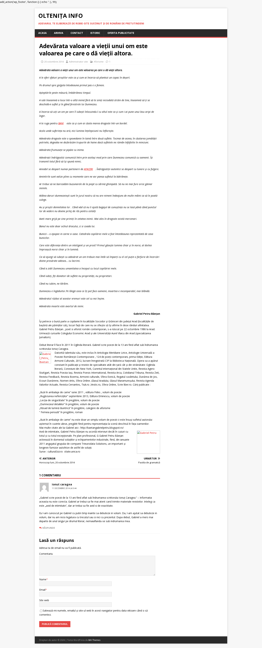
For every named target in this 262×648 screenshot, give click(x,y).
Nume (42, 579)
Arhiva (58, 33)
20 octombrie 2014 (54, 61)
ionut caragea (62, 484)
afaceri (88, 169)
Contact (77, 33)
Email (42, 589)
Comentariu (46, 553)
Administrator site (78, 61)
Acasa (42, 33)
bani (61, 123)
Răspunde (48, 527)
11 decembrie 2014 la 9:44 (64, 488)
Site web (44, 600)
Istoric (95, 33)
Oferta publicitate (120, 33)
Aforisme (99, 61)
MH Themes (94, 640)
